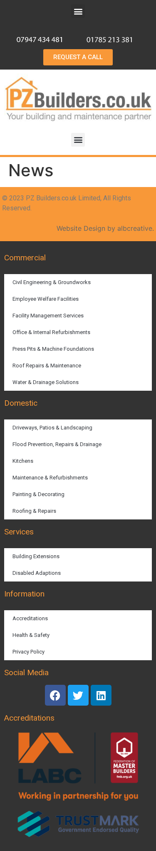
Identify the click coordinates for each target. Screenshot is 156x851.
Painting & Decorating (38, 494)
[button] (78, 11)
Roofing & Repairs (34, 511)
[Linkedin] (101, 695)
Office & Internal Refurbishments (51, 332)
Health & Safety (31, 635)
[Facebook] (55, 695)
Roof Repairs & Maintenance (46, 365)
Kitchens (22, 461)
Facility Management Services (48, 315)
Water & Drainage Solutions (45, 382)
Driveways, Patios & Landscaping (52, 427)
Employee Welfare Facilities (45, 299)
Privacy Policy (28, 652)
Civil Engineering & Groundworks (51, 282)
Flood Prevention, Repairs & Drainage (57, 444)
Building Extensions (35, 556)
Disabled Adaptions (36, 573)
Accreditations (30, 618)
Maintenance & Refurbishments (50, 477)
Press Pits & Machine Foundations (53, 349)
